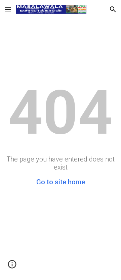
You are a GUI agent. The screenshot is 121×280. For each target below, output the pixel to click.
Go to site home (60, 182)
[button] (8, 9)
